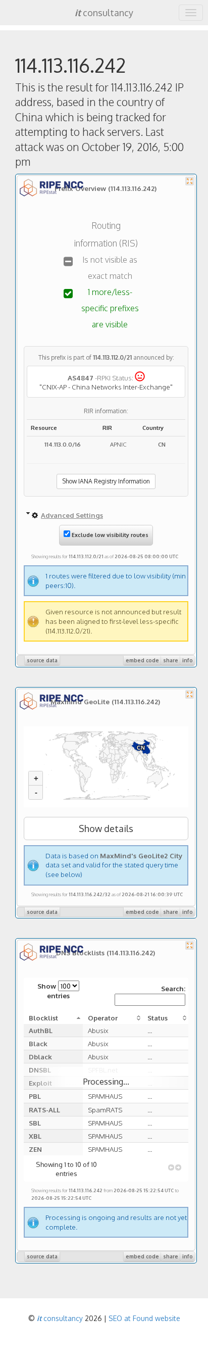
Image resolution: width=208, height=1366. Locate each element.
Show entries (53, 991)
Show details (106, 828)
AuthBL (41, 1030)
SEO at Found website (144, 1318)
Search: (173, 988)
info (187, 660)
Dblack (40, 1056)
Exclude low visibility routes (109, 535)
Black (38, 1043)
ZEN (35, 1149)
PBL (35, 1096)
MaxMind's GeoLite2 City (141, 855)
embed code (142, 660)
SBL (35, 1122)
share (170, 660)
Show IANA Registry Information (106, 481)
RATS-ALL (44, 1109)
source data (42, 660)
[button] (171, 1167)
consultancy (104, 12)
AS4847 (80, 377)
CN (162, 444)
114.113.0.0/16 (62, 444)
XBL (35, 1136)
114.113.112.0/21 (112, 357)
